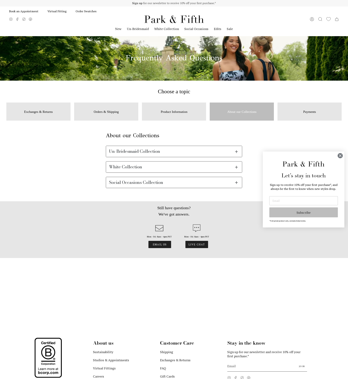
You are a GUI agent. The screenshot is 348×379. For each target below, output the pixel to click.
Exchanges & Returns (175, 299)
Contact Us (168, 324)
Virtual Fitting (57, 11)
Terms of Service (206, 339)
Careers (98, 316)
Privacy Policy (184, 339)
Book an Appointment (23, 11)
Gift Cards (167, 316)
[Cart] (337, 19)
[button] (320, 19)
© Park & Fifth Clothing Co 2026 (151, 339)
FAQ (163, 307)
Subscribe (304, 212)
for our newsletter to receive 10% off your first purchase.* (174, 3)
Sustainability (103, 291)
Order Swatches (86, 11)
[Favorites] (328, 19)
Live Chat (196, 244)
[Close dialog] (340, 155)
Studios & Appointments (111, 299)
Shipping (166, 291)
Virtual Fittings (104, 307)
